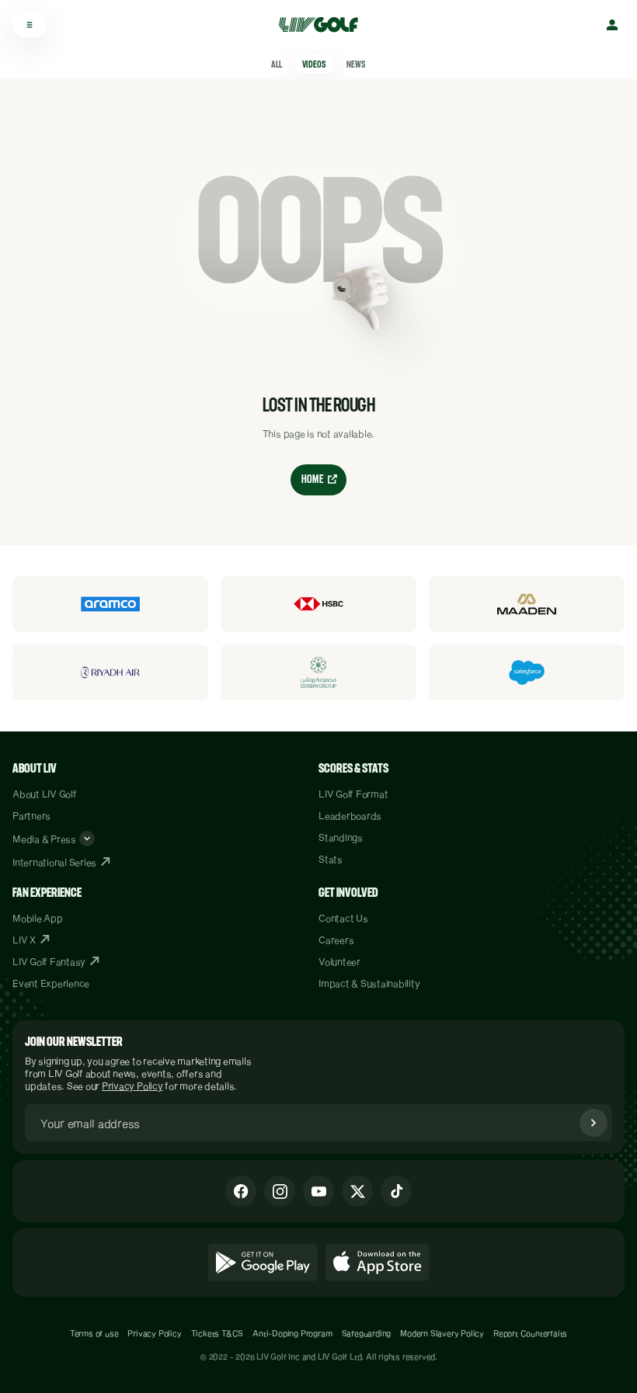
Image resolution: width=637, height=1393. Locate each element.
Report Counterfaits (530, 1333)
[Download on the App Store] (377, 1262)
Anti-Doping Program (292, 1333)
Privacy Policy (132, 1085)
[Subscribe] (593, 1123)
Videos (313, 64)
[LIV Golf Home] (323, 25)
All (276, 64)
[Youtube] (318, 1191)
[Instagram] (279, 1191)
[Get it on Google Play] (263, 1262)
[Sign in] (612, 24)
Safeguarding (367, 1333)
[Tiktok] (396, 1191)
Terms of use (94, 1333)
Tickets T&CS (217, 1333)
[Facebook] (240, 1191)
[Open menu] (29, 24)
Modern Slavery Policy (442, 1333)
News (356, 64)
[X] (357, 1191)
